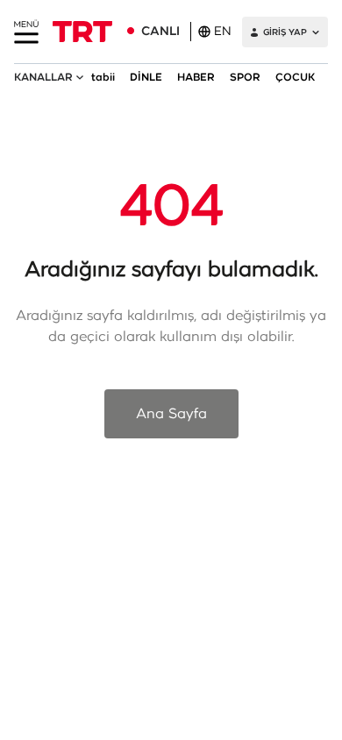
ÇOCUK (295, 77)
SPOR (245, 77)
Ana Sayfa (171, 414)
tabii (103, 77)
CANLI (160, 31)
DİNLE (146, 77)
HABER (196, 77)
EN (223, 31)
